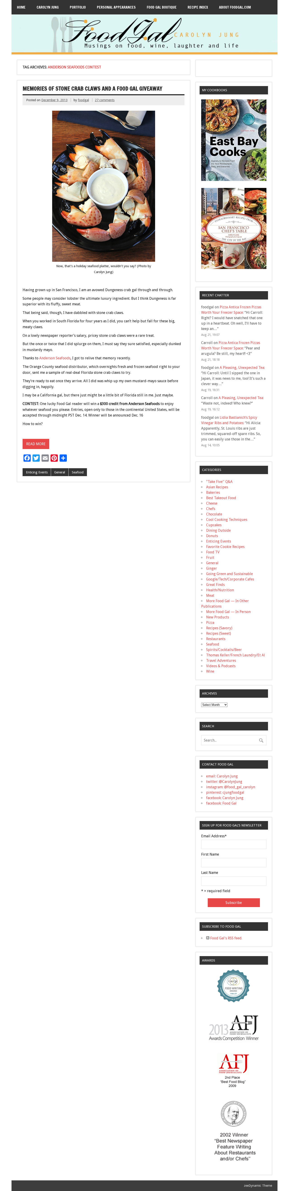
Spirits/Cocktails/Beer (224, 650)
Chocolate (214, 514)
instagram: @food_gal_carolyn (230, 787)
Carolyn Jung (48, 7)
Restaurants (215, 639)
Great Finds (215, 585)
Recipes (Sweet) (218, 633)
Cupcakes (213, 525)
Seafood (78, 472)
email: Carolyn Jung (222, 776)
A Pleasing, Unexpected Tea (242, 367)
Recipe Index (198, 7)
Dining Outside (218, 530)
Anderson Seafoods (54, 358)
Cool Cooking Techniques (226, 519)
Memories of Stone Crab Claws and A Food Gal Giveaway (92, 88)
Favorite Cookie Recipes (225, 547)
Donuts (212, 536)
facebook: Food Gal (221, 803)
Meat (210, 595)
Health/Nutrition (220, 590)
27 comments (104, 100)
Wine (210, 671)
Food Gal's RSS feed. (225, 938)
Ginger (211, 568)
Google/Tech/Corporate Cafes (230, 579)
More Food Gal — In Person (228, 612)
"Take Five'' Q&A (219, 482)
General (59, 472)
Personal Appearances (116, 7)
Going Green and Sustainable (229, 574)
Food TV (212, 552)
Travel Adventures (221, 660)
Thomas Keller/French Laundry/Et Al (235, 655)
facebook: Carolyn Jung (224, 798)
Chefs (210, 509)
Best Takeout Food (221, 498)
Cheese (211, 503)
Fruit (210, 557)
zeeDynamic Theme (258, 1185)
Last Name (209, 873)
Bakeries (213, 492)
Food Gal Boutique (162, 7)
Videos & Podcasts (220, 666)
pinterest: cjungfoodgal (225, 792)
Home (21, 7)
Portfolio (78, 7)
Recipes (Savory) (219, 628)
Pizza (210, 622)
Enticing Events (37, 472)
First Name (210, 854)
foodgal (83, 100)
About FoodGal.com (235, 7)
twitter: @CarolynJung (224, 781)
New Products (217, 617)
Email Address (214, 836)
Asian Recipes (217, 487)
